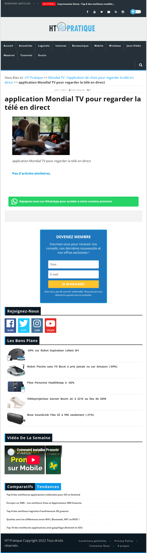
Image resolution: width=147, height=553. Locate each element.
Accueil (8, 45)
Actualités (25, 45)
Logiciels (44, 45)
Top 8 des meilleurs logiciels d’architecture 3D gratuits (38, 511)
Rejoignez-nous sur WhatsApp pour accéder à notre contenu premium (65, 201)
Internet (61, 45)
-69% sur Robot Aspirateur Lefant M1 (53, 350)
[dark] (135, 11)
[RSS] (115, 11)
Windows (115, 45)
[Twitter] (101, 11)
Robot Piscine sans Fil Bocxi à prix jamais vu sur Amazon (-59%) (72, 366)
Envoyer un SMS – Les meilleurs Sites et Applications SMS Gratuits (44, 503)
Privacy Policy (123, 540)
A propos (123, 545)
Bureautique (80, 45)
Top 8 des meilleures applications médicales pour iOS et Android (43, 494)
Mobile (98, 45)
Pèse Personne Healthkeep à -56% (50, 382)
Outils (42, 55)
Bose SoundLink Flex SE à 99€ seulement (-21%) (60, 415)
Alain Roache (78, 90)
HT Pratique (34, 77)
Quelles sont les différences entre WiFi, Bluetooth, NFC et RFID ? (43, 519)
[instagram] (123, 11)
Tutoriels (26, 55)
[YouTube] (94, 11)
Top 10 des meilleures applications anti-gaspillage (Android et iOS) (44, 527)
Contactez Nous (99, 545)
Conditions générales (93, 540)
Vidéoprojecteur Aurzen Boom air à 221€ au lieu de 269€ (66, 398)
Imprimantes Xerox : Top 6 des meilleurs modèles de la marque (86, 4)
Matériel (49, 4)
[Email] (108, 11)
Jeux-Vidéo (134, 45)
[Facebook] (87, 11)
